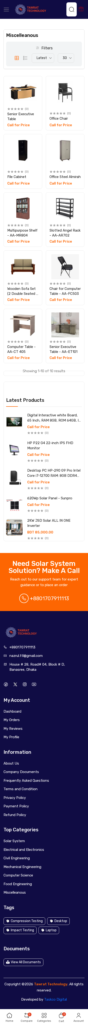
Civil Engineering (17, 858)
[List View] (25, 58)
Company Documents (21, 772)
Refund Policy (15, 815)
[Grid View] (16, 58)
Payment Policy (16, 806)
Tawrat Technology (51, 984)
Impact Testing (22, 930)
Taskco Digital (55, 999)
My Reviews (13, 728)
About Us (11, 763)
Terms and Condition (21, 789)
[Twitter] (15, 684)
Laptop (51, 930)
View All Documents (26, 962)
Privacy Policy (15, 798)
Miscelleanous (15, 892)
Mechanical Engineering (22, 867)
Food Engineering (18, 884)
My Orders (12, 720)
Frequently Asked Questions (26, 780)
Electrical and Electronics (24, 850)
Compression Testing (27, 921)
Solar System (14, 841)
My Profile (11, 737)
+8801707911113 (49, 598)
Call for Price (38, 427)
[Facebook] (6, 684)
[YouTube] (34, 684)
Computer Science (18, 875)
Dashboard (12, 711)
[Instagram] (24, 684)
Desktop (60, 921)
